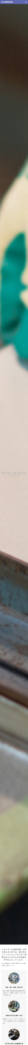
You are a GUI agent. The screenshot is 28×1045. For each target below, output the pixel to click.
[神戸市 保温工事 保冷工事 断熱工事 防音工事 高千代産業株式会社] (7, 2)
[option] (14, 474)
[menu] (26, 2)
